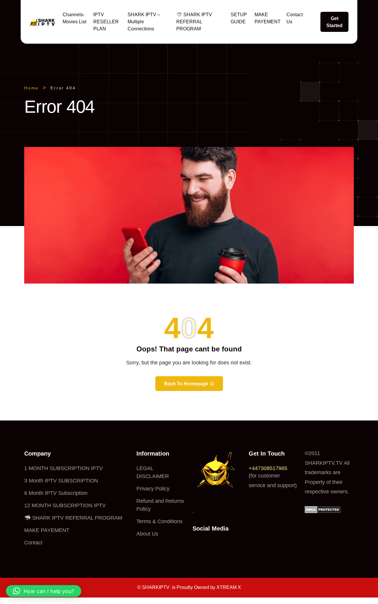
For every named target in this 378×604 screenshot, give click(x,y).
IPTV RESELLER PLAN (106, 21)
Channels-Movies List (74, 18)
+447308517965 (268, 468)
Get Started (334, 22)
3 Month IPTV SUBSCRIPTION (61, 481)
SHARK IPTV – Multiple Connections (144, 21)
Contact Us (294, 18)
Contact (33, 543)
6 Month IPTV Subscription (55, 493)
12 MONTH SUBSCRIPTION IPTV (65, 505)
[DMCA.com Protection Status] (322, 509)
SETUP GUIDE (239, 18)
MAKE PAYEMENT (268, 18)
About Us (147, 534)
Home (31, 88)
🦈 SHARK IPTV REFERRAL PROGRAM (194, 21)
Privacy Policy (153, 489)
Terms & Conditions (159, 521)
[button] (43, 591)
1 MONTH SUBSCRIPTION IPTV (63, 468)
